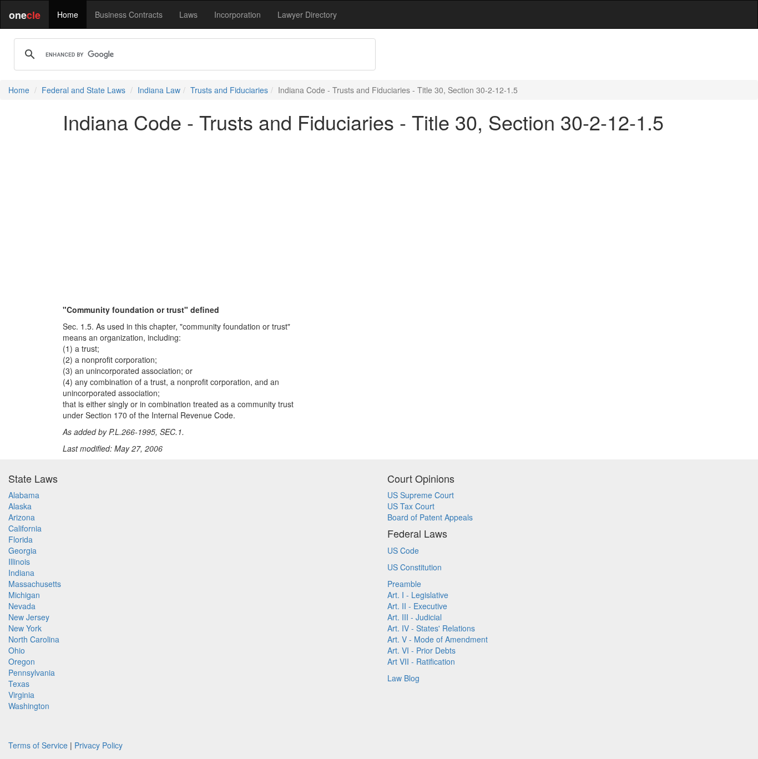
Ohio (16, 650)
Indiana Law (159, 89)
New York (25, 628)
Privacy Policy (98, 745)
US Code (403, 550)
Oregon (21, 661)
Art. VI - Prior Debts (421, 650)
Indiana (21, 572)
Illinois (19, 561)
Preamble (404, 583)
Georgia (22, 550)
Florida (20, 539)
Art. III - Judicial (414, 617)
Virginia (21, 694)
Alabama (23, 494)
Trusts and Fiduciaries (229, 89)
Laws (188, 14)
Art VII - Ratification (421, 661)
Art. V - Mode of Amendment (437, 639)
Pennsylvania (31, 672)
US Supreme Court (420, 494)
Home (67, 14)
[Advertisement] (379, 218)
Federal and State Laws (83, 89)
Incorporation (237, 14)
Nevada (22, 605)
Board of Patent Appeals (430, 517)
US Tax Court (410, 506)
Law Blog (403, 678)
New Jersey (28, 617)
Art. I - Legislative (417, 594)
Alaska (20, 506)
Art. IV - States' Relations (431, 628)
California (25, 528)
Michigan (24, 594)
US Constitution (414, 567)
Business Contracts (129, 14)
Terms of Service (38, 745)
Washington (28, 705)
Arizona (21, 517)
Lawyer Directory (307, 14)
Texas (18, 683)
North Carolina (33, 639)
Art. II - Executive (417, 605)
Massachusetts (34, 583)
